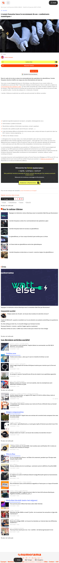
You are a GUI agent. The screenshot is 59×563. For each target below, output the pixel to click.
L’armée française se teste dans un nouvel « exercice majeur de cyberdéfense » (31, 252)
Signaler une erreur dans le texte (10, 195)
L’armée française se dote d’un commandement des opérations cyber (28, 221)
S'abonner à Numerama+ (28, 183)
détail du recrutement (46, 159)
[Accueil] (3, 3)
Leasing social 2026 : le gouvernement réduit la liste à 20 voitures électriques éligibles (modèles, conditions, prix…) (32, 493)
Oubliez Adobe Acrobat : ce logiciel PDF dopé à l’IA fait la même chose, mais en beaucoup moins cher (32, 395)
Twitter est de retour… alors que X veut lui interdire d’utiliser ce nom (29, 357)
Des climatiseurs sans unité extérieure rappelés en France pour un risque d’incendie (34, 483)
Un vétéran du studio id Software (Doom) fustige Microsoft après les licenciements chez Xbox (33, 475)
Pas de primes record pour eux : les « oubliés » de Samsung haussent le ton (31, 530)
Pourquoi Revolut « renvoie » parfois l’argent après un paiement (19, 326)
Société (5, 10)
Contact (51, 562)
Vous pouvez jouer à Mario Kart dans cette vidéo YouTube (26, 503)
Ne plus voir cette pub (7, 205)
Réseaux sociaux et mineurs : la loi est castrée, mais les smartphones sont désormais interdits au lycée (31, 383)
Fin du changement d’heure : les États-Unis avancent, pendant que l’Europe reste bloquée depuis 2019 (33, 458)
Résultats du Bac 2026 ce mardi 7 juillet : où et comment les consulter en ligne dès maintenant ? (33, 513)
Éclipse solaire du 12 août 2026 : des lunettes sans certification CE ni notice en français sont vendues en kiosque (33, 446)
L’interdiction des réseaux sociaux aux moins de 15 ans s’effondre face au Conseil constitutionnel (33, 404)
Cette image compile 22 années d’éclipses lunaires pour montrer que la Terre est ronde (33, 366)
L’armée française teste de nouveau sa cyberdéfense (24, 228)
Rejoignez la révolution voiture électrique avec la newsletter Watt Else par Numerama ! (33, 213)
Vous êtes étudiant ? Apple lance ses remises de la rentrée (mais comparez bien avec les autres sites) (34, 416)
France (21, 202)
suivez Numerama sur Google (28, 190)
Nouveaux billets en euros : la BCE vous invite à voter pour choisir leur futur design (24, 328)
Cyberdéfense (12, 202)
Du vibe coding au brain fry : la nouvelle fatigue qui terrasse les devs (20, 324)
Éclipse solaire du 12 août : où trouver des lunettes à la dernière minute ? (28, 314)
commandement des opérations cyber (11, 86)
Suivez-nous (34, 71)
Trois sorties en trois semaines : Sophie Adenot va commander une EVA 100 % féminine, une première (32, 346)
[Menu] (8, 3)
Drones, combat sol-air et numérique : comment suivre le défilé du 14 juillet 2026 (33, 466)
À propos (3, 562)
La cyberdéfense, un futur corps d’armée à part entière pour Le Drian (28, 236)
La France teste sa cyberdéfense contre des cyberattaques (25, 244)
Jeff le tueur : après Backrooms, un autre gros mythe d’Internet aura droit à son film (34, 424)
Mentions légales (13, 562)
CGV (57, 562)
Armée (4, 202)
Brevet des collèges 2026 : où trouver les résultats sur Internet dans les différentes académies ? (33, 521)
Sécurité (28, 202)
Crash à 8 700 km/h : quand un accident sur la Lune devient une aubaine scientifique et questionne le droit (29, 320)
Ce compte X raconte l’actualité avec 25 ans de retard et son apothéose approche (33, 374)
